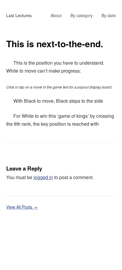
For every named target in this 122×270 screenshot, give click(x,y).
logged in (43, 177)
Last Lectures (19, 15)
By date (109, 15)
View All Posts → (22, 207)
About (56, 15)
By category (81, 15)
